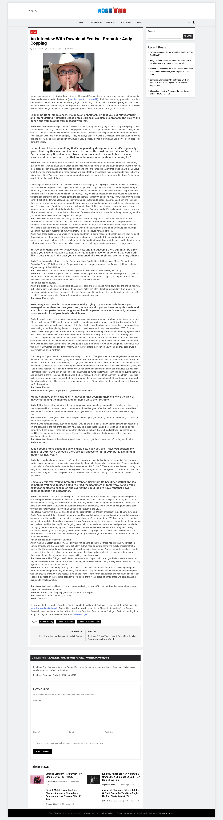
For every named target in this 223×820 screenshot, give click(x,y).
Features (110, 23)
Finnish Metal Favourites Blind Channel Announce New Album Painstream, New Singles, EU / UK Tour (171, 72)
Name (36, 732)
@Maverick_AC (80, 614)
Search (151, 31)
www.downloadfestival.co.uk (44, 608)
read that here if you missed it (83, 99)
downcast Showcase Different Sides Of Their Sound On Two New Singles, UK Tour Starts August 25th (121, 793)
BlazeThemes (167, 813)
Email (72, 732)
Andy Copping (46, 621)
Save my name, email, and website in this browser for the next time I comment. (70, 743)
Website (109, 732)
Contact (139, 23)
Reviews (95, 23)
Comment (38, 700)
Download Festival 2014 (89, 621)
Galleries (126, 23)
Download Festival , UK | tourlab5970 (59, 675)
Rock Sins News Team (56, 781)
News (82, 23)
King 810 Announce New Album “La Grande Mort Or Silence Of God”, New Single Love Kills (121, 777)
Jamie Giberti (38, 48)
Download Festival (65, 621)
